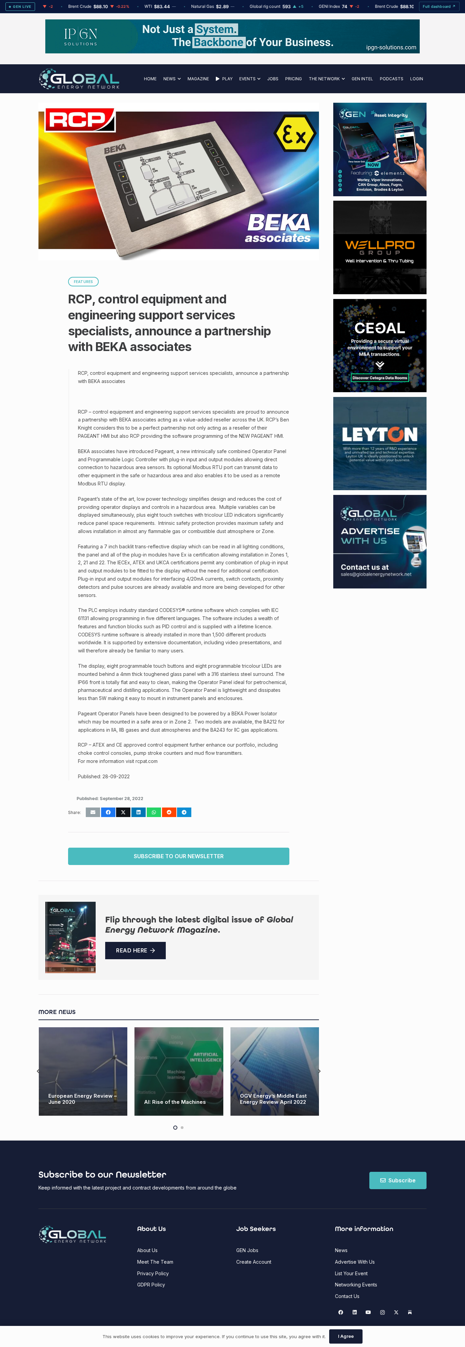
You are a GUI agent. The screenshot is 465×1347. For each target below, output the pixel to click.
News (341, 1250)
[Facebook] (341, 1312)
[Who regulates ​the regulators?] (274, 1071)
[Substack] (410, 1312)
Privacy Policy (153, 1273)
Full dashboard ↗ (439, 6)
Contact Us (347, 1296)
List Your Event (351, 1273)
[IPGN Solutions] (232, 51)
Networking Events (356, 1284)
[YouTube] (368, 1312)
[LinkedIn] (354, 1312)
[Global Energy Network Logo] (79, 79)
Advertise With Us (355, 1262)
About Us (147, 1250)
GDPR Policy (151, 1284)
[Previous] (38, 1071)
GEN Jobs (247, 1250)
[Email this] (93, 812)
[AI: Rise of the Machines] (82, 1071)
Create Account (253, 1262)
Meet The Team (155, 1262)
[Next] (318, 1071)
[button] (178, 78)
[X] (396, 1312)
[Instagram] (382, 1312)
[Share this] (108, 812)
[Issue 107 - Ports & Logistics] (70, 937)
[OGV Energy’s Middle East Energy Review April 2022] (178, 1071)
